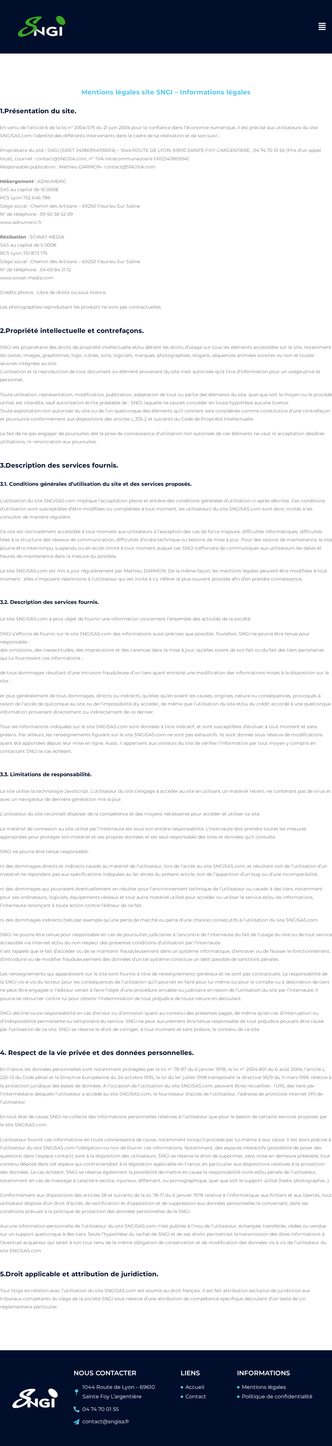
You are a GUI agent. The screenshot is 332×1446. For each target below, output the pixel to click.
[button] (322, 26)
